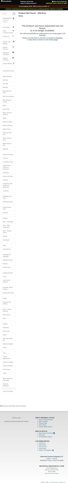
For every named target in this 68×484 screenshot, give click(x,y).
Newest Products (5, 48)
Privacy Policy (43, 423)
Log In (22, 3)
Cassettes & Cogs (8, 162)
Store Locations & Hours (8, 31)
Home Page (6, 27)
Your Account (43, 446)
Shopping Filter (7, 18)
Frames (5, 236)
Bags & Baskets (7, 76)
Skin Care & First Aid (7, 339)
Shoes (4, 335)
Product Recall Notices (45, 426)
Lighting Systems (8, 273)
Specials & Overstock (6, 53)
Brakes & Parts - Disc (7, 133)
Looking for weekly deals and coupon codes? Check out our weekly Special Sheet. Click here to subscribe (34, 9)
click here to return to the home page (43, 40)
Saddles (5, 324)
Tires (4, 353)
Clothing (5, 180)
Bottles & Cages (7, 122)
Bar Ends (5, 80)
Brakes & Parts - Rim (7, 144)
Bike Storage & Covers (7, 101)
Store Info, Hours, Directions (52, 473)
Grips (4, 245)
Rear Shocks (6, 314)
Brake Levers (6, 129)
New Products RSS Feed (46, 433)
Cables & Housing (8, 154)
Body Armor (6, 109)
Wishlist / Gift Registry (6, 42)
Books (4, 118)
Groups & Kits (7, 249)
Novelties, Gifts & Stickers (8, 288)
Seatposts (6, 327)
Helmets (5, 263)
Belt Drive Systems (8, 96)
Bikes (4, 105)
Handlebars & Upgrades (7, 255)
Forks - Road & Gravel (7, 231)
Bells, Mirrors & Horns (7, 91)
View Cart (56, 1)
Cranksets (6, 191)
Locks (4, 276)
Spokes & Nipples (8, 344)
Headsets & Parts (8, 260)
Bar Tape (5, 83)
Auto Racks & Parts (8, 71)
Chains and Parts (8, 176)
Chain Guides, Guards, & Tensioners (7, 167)
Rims (4, 318)
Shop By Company (5, 59)
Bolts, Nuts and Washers (7, 113)
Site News (42, 435)
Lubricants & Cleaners (6, 281)
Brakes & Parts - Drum (7, 139)
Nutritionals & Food (8, 293)
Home (20, 16)
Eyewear (5, 212)
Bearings (5, 87)
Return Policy (42, 425)
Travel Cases (6, 369)
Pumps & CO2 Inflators (7, 303)
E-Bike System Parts (7, 208)
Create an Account (30, 3)
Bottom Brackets (7, 125)
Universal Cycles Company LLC (51, 456)
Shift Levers (6, 331)
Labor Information (8, 391)
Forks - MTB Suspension (6, 226)
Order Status (42, 448)
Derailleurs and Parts (7, 197)
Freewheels (6, 240)
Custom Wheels (7, 63)
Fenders (5, 218)
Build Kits (5, 149)
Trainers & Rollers (8, 365)
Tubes (4, 373)
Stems (4, 347)
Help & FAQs (42, 445)
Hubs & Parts (6, 267)
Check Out (63, 1)
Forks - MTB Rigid (8, 222)
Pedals (5, 298)
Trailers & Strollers (8, 362)
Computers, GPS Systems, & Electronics (7, 185)
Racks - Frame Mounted (7, 310)
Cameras (5, 158)
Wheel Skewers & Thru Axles (8, 379)
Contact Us (6, 36)
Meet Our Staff (43, 421)
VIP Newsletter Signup (45, 436)
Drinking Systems (8, 201)
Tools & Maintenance (6, 357)
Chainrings (6, 172)
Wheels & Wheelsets (6, 384)
